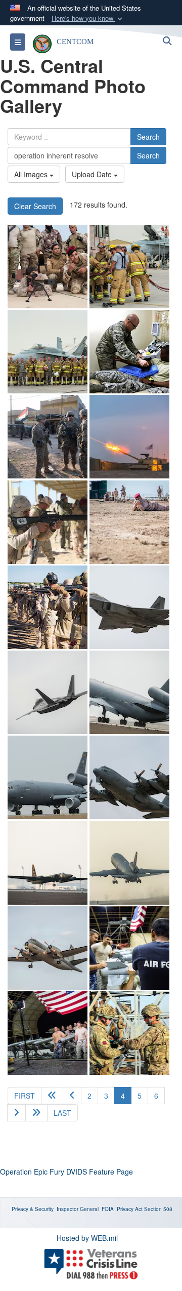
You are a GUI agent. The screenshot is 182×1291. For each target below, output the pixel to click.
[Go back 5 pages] (52, 1095)
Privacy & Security (33, 1209)
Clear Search (35, 206)
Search (148, 137)
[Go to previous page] (72, 1095)
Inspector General (78, 1209)
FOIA (108, 1209)
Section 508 (158, 1209)
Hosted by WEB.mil (87, 1238)
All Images (32, 174)
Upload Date (93, 174)
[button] (88, 18)
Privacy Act (130, 1209)
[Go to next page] (16, 1112)
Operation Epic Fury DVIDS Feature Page (66, 1171)
